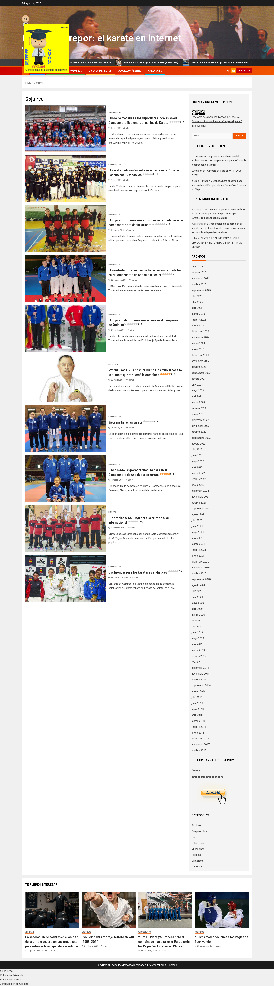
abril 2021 (197, 538)
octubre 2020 (199, 573)
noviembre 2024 (201, 337)
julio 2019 (197, 626)
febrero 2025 (199, 319)
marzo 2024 (198, 343)
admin (128, 128)
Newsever (154, 964)
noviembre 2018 (201, 673)
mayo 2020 (198, 602)
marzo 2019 (198, 650)
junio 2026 (197, 266)
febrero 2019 (199, 656)
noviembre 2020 (201, 567)
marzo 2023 (198, 402)
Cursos (195, 837)
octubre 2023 (199, 366)
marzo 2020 (198, 614)
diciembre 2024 (200, 331)
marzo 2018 (198, 720)
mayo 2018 (198, 709)
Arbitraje (196, 825)
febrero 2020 (199, 620)
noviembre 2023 (201, 361)
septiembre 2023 (201, 372)
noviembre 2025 (201, 278)
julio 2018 (197, 697)
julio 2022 (197, 449)
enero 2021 (198, 555)
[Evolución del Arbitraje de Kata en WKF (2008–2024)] (109, 910)
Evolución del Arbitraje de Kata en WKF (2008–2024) (103, 62)
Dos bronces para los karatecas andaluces (145, 572)
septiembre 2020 (201, 579)
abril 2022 (197, 467)
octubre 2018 (199, 679)
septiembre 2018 (201, 685)
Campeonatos (114, 112)
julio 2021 (197, 520)
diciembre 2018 (200, 667)
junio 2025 (197, 301)
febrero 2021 (199, 549)
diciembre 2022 (200, 420)
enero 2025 (198, 325)
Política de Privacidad (12, 975)
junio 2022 (197, 455)
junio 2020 (197, 597)
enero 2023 (198, 414)
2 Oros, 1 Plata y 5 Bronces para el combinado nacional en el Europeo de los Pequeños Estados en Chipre (199, 62)
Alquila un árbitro (129, 70)
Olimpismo (198, 860)
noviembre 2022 (201, 425)
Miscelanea (198, 849)
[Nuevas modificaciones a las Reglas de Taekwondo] (222, 910)
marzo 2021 (198, 543)
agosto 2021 (199, 514)
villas (194, 238)
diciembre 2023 (200, 355)
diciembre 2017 (200, 738)
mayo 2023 (198, 390)
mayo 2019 (198, 638)
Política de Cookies (11, 979)
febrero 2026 (199, 272)
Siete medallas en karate (133, 422)
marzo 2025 (198, 313)
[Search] (228, 71)
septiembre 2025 (201, 290)
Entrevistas (114, 364)
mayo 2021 (198, 532)
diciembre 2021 (200, 490)
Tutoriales (197, 866)
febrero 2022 (199, 479)
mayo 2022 (198, 461)
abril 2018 (197, 714)
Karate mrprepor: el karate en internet (102, 37)
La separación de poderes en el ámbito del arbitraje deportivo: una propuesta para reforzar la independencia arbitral (219, 160)
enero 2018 (198, 732)
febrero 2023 (199, 408)
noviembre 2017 (201, 744)
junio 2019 (197, 632)
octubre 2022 (199, 431)
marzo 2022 (198, 473)
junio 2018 (197, 703)
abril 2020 (197, 608)
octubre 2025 (199, 284)
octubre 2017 (199, 750)
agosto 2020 (199, 585)
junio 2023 (197, 384)
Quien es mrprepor (100, 70)
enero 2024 (198, 349)
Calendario (155, 70)
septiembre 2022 (201, 437)
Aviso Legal (6, 971)
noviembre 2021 (201, 496)
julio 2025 (197, 296)
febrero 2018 (199, 726)
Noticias (112, 512)
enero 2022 (198, 484)
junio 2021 (197, 526)
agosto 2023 (199, 378)
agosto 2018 (199, 691)
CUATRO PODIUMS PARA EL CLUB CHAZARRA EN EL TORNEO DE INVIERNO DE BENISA (217, 242)
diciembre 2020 (200, 561)
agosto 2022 (199, 443)
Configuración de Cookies (14, 983)
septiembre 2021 (201, 508)
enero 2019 (198, 661)
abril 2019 (197, 644)
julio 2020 (197, 591)
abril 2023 (197, 396)
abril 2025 (197, 307)
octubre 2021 (199, 502)
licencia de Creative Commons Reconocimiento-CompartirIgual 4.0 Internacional (217, 121)
